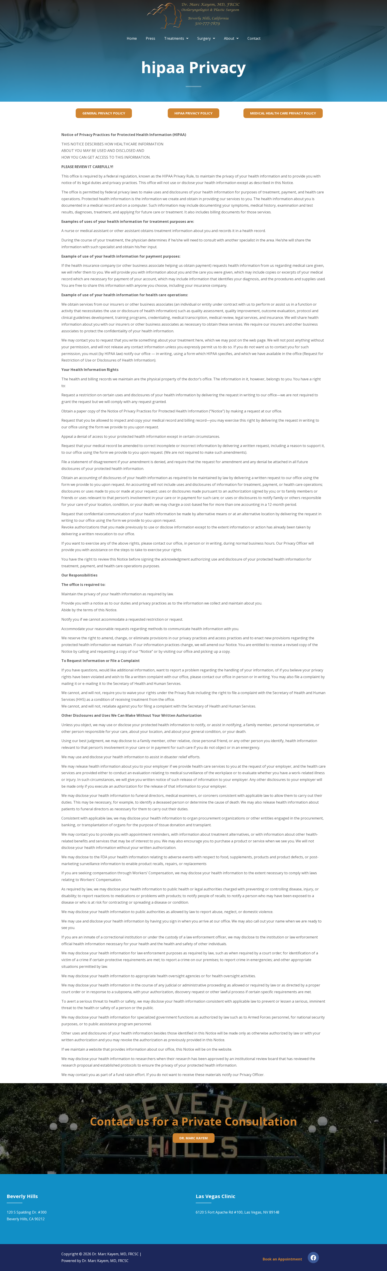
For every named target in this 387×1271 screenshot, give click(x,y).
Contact (253, 38)
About (229, 38)
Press (150, 38)
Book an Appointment (282, 1259)
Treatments (174, 38)
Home (132, 38)
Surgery (204, 38)
